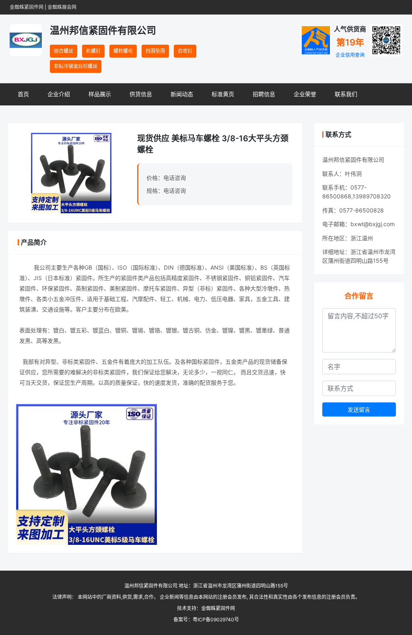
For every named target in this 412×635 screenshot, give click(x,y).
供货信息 (141, 94)
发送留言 (359, 409)
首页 (23, 94)
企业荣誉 (305, 94)
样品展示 (100, 94)
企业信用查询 (350, 55)
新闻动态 (182, 94)
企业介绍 (58, 94)
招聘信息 (264, 94)
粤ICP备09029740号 (216, 619)
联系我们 (346, 94)
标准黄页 (223, 94)
